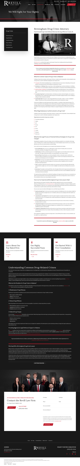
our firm (11, 330)
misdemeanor (66, 285)
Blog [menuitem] (52, 4)
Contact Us (50, 440)
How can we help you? (47, 409)
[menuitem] (16, 35)
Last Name (61, 397)
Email (60, 401)
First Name (45, 397)
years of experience (59, 330)
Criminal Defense (38, 440)
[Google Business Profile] (75, 453)
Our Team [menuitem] (34, 4)
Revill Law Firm (37, 62)
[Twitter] (69, 453)
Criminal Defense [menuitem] (40, 4)
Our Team (32, 440)
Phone (44, 401)
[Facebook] (67, 453)
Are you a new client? (46, 405)
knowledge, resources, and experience (33, 333)
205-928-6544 (72, 1)
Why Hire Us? (45, 440)
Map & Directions (7, 452)
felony (10, 287)
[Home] (12, 3)
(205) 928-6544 (23, 408)
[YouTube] (72, 453)
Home (29, 440)
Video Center (56, 1)
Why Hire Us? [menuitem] (47, 4)
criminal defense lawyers (50, 183)
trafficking (67, 278)
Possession (37, 82)
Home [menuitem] (29, 4)
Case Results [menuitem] (63, 4)
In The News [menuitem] (57, 4)
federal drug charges (18, 314)
